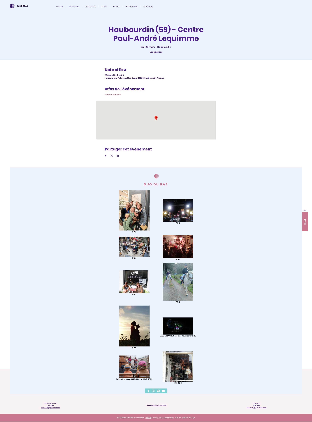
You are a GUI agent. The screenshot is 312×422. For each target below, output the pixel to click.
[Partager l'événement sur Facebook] (106, 156)
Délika (148, 418)
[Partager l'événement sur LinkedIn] (118, 156)
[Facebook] (148, 391)
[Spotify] (158, 391)
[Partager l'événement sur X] (112, 156)
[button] (90, 6)
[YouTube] (163, 391)
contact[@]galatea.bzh (50, 408)
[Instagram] (153, 391)
